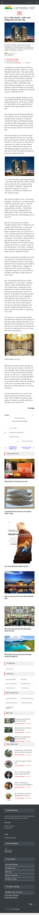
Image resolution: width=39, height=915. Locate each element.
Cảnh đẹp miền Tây (26, 703)
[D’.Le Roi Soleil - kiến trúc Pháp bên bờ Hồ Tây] (19, 32)
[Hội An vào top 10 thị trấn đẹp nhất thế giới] (19, 582)
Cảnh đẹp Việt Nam (12, 59)
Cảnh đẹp (18, 63)
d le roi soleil (12, 428)
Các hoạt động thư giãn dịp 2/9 (16, 566)
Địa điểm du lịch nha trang (13, 892)
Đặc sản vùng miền (11, 683)
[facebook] (2, 2)
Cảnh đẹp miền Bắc (11, 698)
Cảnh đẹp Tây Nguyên (10, 707)
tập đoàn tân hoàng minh (16, 432)
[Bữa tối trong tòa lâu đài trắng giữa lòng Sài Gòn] (19, 616)
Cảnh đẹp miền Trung (27, 698)
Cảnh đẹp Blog (15, 909)
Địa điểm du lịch (25, 683)
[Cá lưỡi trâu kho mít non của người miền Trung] (19, 497)
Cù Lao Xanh (9, 669)
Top (30, 904)
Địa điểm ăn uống (10, 879)
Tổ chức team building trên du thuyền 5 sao (12, 448)
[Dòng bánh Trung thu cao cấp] (19, 469)
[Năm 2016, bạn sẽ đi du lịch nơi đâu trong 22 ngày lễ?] (19, 644)
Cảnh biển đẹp (25, 688)
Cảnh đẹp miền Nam (11, 703)
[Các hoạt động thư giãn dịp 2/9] (19, 542)
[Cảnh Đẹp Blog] (19, 9)
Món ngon (23, 679)
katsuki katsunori (14, 437)
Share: (7, 415)
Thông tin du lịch (10, 688)
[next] (12, 739)
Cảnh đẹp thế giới (11, 679)
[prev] (12, 720)
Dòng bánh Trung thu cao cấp (26, 448)
